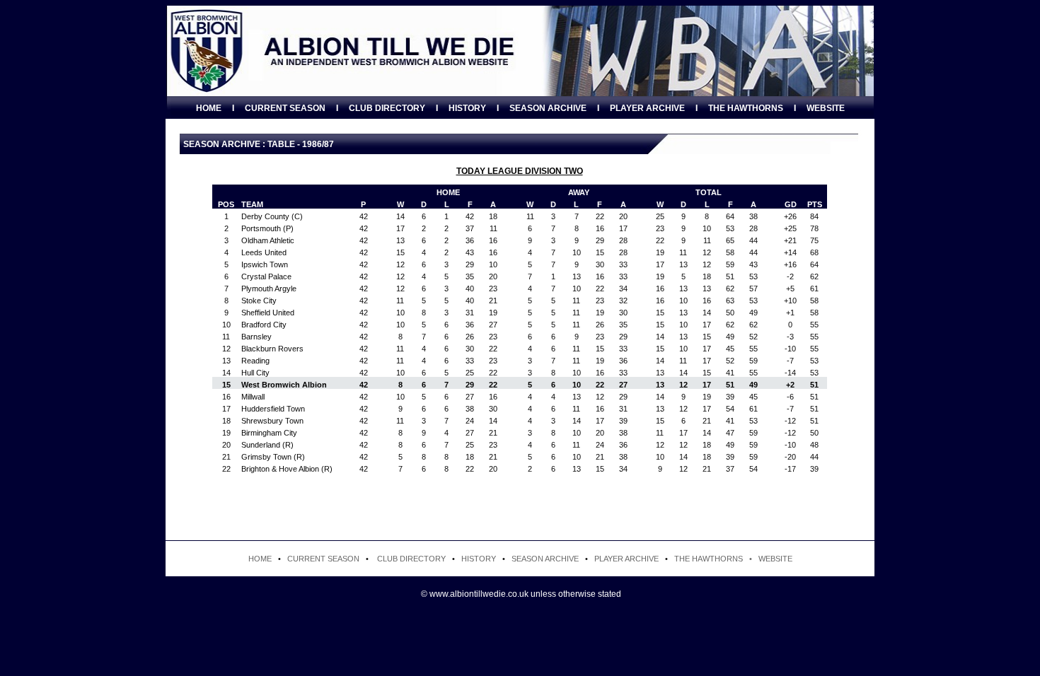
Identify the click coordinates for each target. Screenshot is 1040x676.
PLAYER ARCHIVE (647, 108)
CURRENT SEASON (285, 108)
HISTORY (467, 108)
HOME (208, 108)
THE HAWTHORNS (745, 108)
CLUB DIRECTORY (387, 108)
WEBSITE (826, 108)
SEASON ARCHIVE (548, 108)
